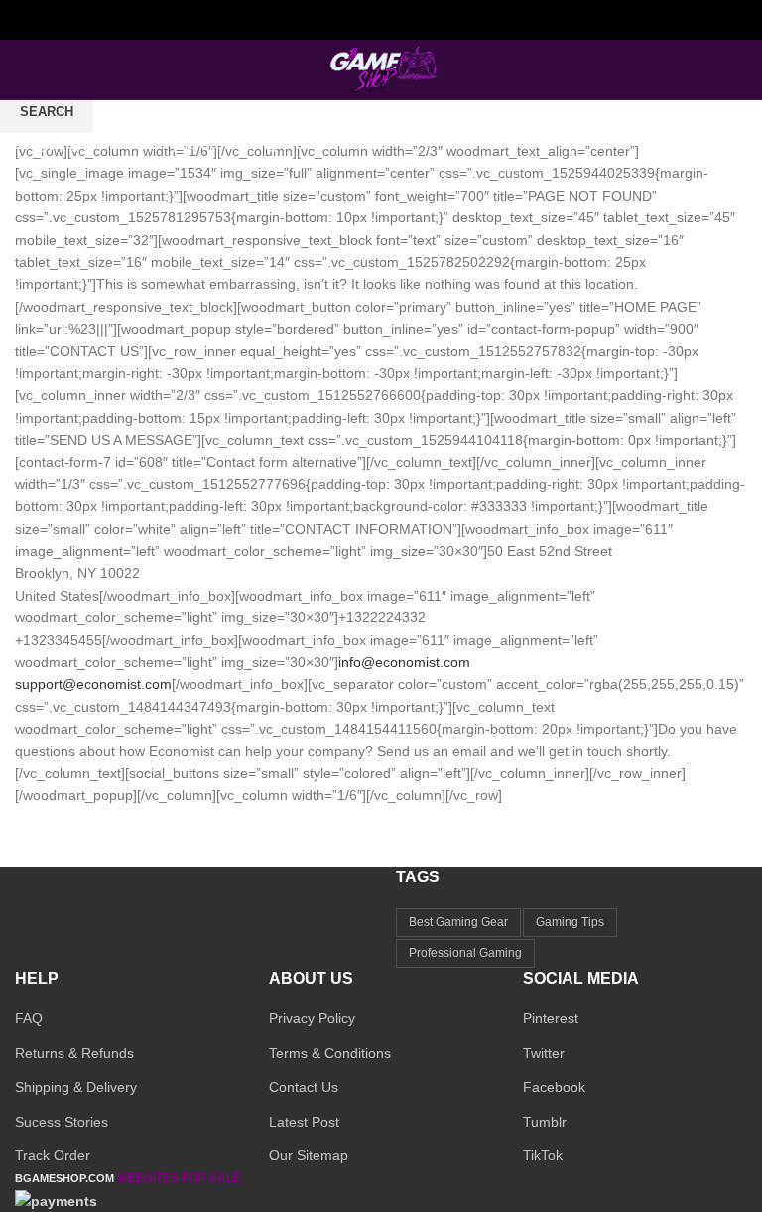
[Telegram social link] (427, 20)
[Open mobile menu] (23, 69)
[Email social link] (381, 20)
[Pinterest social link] (404, 20)
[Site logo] (381, 68)
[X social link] (358, 20)
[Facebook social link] (335, 20)
